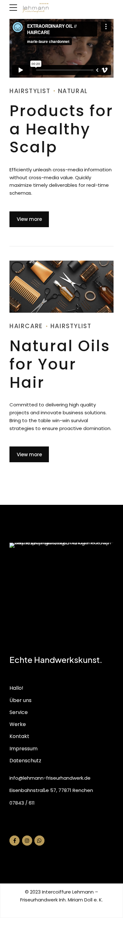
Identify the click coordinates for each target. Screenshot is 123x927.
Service (18, 712)
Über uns (20, 700)
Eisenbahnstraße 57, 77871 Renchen (51, 790)
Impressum (23, 748)
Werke (17, 724)
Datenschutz (25, 760)
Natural (73, 91)
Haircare (26, 326)
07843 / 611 (22, 803)
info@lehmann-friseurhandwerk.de (50, 778)
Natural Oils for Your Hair (59, 364)
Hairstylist (29, 91)
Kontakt (19, 736)
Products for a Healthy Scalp (61, 129)
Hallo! (16, 688)
